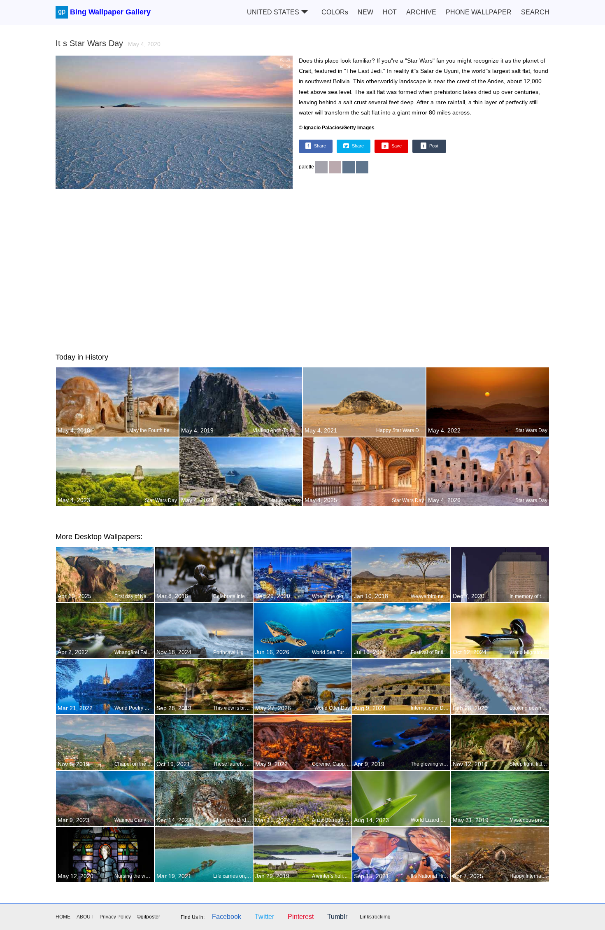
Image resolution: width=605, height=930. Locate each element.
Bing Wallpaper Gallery (110, 12)
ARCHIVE (421, 12)
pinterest (301, 916)
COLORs (334, 12)
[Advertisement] (302, 269)
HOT (390, 12)
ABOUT (85, 917)
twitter (264, 916)
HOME (63, 917)
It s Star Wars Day (108, 43)
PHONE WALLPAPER (479, 12)
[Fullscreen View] (174, 123)
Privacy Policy (115, 917)
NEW (365, 12)
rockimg (382, 917)
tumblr (337, 916)
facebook (226, 916)
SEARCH (535, 12)
